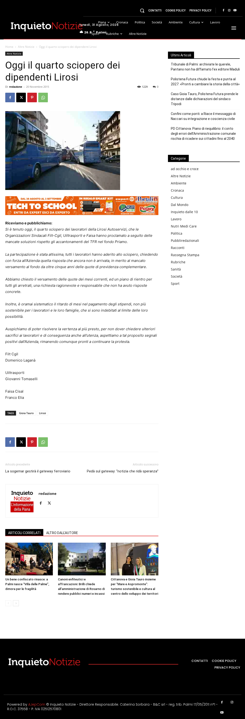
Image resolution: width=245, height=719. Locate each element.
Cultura (177, 197)
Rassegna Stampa (185, 255)
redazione (15, 86)
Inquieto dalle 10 (184, 212)
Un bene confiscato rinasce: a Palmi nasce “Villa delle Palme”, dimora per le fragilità (27, 584)
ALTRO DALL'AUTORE (62, 533)
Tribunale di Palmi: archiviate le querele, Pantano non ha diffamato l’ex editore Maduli (205, 66)
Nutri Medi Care (184, 226)
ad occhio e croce (185, 169)
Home (9, 47)
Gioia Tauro (26, 413)
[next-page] (16, 603)
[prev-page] (8, 603)
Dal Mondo (179, 204)
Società (176, 276)
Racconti (177, 247)
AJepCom (36, 704)
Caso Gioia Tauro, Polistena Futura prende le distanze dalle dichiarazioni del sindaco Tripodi (204, 99)
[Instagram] (229, 10)
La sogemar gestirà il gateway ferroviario (37, 471)
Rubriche (178, 262)
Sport (175, 283)
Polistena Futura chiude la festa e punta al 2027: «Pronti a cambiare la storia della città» (205, 81)
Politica (176, 233)
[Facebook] (223, 10)
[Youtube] (235, 10)
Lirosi (42, 413)
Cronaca (177, 190)
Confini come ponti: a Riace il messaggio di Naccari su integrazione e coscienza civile (203, 116)
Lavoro (176, 219)
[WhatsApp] (43, 97)
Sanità (176, 269)
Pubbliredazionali (185, 240)
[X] (21, 97)
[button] (142, 10)
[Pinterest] (32, 97)
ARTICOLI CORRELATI (24, 533)
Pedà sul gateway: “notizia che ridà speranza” (122, 471)
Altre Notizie (26, 47)
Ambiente (178, 183)
